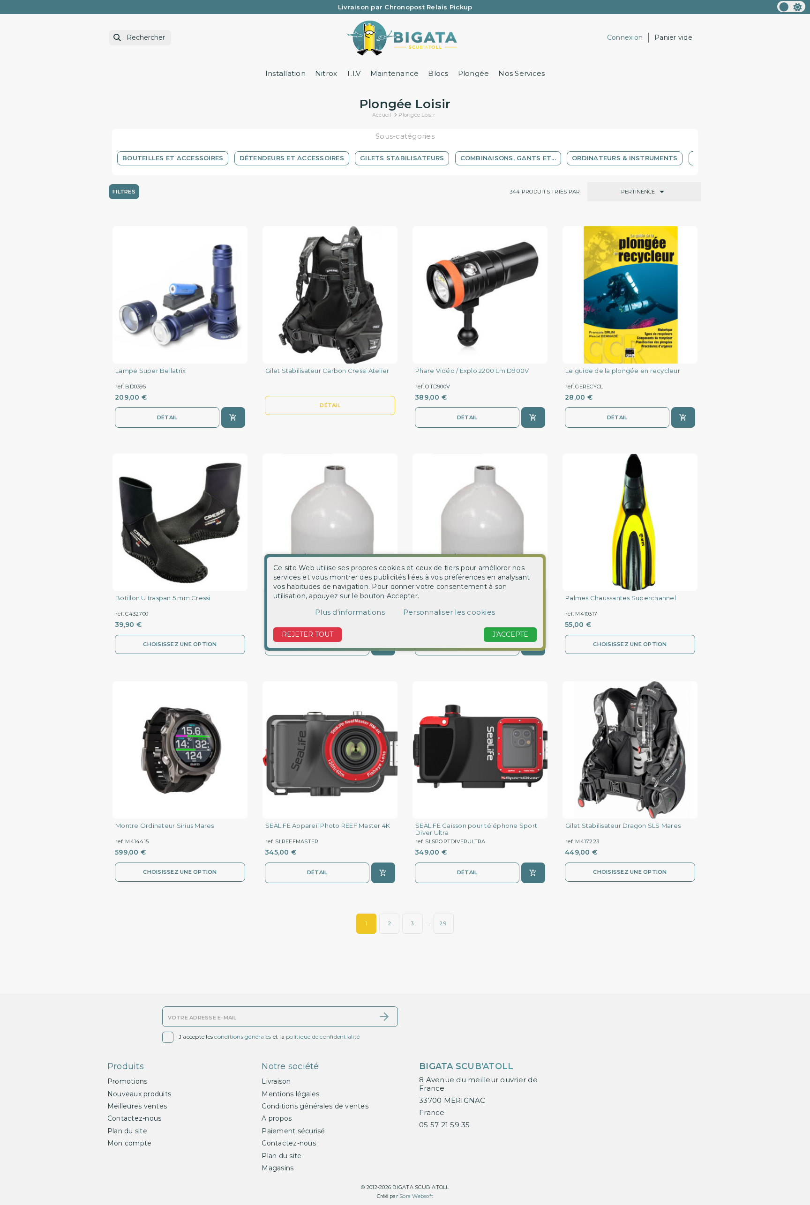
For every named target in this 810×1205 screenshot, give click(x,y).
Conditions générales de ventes (315, 1106)
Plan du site (127, 1131)
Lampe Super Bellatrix (150, 370)
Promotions (127, 1081)
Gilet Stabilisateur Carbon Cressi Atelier (327, 370)
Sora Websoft (416, 1196)
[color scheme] (791, 6)
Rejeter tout (307, 634)
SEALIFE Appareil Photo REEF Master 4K (327, 825)
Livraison (276, 1081)
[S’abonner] (384, 1016)
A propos (277, 1118)
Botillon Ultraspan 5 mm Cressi (162, 598)
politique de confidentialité (323, 1037)
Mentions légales (290, 1094)
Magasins (277, 1168)
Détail (167, 417)
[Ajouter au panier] (233, 417)
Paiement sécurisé (293, 1131)
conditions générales (242, 1037)
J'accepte (510, 634)
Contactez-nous (134, 1118)
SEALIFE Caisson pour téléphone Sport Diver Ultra (476, 829)
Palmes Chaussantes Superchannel (620, 598)
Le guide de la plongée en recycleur (622, 370)
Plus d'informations (350, 612)
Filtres (123, 191)
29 (443, 923)
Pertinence (644, 191)
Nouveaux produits (139, 1094)
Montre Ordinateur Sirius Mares (164, 825)
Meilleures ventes (137, 1106)
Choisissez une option (180, 644)
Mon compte (129, 1143)
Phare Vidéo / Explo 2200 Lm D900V (472, 370)
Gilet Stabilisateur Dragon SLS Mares (623, 825)
